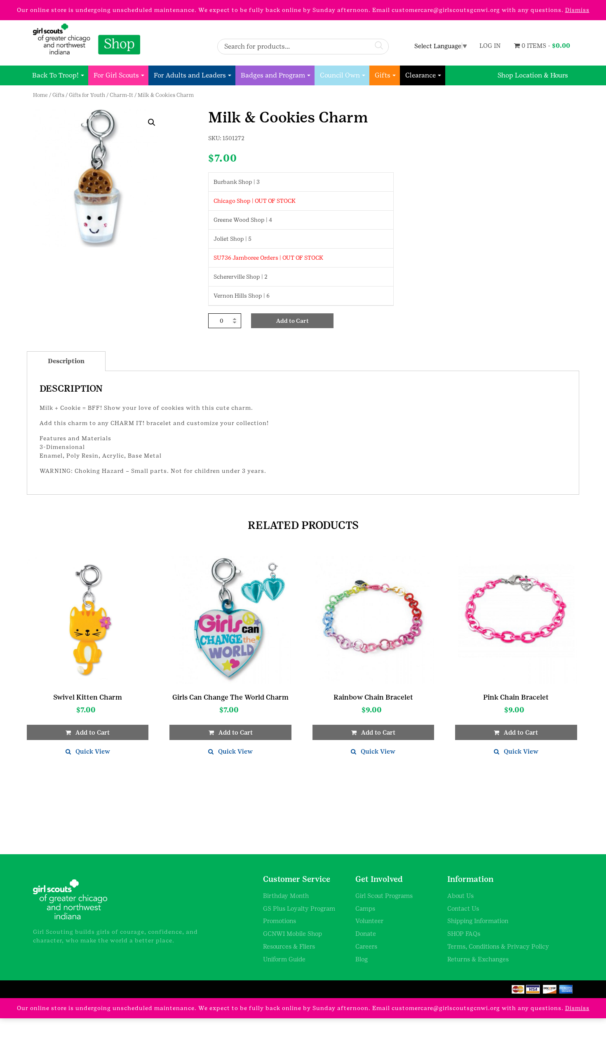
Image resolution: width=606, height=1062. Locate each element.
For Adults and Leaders (190, 75)
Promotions (279, 920)
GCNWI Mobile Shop (292, 933)
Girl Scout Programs (384, 895)
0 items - (545, 45)
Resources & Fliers (289, 946)
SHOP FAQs (463, 933)
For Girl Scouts (116, 75)
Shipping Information (477, 920)
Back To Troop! (55, 75)
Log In (489, 45)
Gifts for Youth (87, 95)
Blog (361, 959)
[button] (151, 122)
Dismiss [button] (577, 10)
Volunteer (369, 920)
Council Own (340, 75)
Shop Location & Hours (533, 75)
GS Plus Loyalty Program (299, 908)
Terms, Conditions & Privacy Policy (498, 946)
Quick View (92, 751)
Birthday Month (286, 895)
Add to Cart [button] (92, 732)
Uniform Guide (284, 959)
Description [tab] (66, 360)
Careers (366, 946)
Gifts (382, 75)
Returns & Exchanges (478, 959)
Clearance (420, 75)
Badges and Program (273, 75)
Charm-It (121, 95)
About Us (460, 895)
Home (40, 95)
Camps (365, 908)
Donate (365, 933)
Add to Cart (292, 320)
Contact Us (463, 908)
